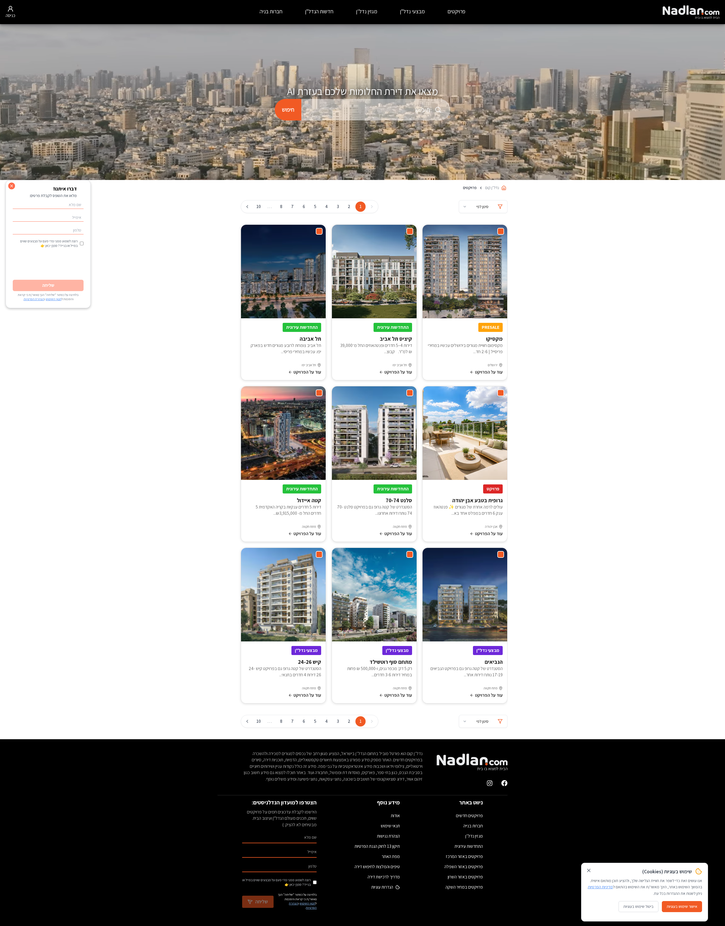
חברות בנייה (473, 826)
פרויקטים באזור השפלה (463, 867)
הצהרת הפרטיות (34, 299)
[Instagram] (490, 783)
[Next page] (247, 207)
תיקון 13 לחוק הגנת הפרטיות (377, 846)
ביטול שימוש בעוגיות (638, 906)
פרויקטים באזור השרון (465, 877)
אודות (395, 816)
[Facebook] (504, 783)
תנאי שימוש (390, 826)
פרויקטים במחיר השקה (464, 887)
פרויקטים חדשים (469, 816)
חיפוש (288, 109)
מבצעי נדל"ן (412, 11)
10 (258, 206)
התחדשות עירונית (469, 846)
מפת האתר (391, 856)
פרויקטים (456, 11)
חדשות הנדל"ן (319, 11)
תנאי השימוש (307, 903)
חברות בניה (271, 11)
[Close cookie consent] (589, 870)
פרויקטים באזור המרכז (464, 856)
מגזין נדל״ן (366, 11)
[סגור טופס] (11, 186)
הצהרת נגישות (388, 836)
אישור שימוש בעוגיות (682, 906)
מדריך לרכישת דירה (384, 877)
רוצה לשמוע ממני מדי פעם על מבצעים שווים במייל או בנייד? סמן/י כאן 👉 (276, 882)
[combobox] (375, 109)
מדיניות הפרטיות (600, 886)
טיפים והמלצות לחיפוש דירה (377, 867)
